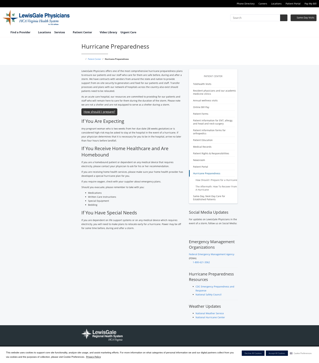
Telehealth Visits (202, 84)
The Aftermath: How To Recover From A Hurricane (216, 188)
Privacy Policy (93, 356)
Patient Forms (200, 113)
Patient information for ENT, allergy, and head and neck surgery (213, 122)
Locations (276, 3)
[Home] (4, 32)
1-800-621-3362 (201, 262)
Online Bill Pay (201, 107)
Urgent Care (128, 32)
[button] (300, 353)
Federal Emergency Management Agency (211, 254)
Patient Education (203, 140)
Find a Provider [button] (20, 32)
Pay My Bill (311, 3)
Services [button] (60, 32)
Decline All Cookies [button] (253, 353)
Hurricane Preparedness (206, 173)
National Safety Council (208, 294)
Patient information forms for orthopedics (209, 132)
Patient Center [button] (83, 32)
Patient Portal (293, 3)
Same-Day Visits (305, 17)
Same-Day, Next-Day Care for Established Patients (209, 198)
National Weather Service (210, 313)
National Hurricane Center (210, 317)
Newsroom (199, 160)
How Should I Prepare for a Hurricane (216, 180)
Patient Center (213, 76)
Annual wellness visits (205, 100)
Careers (263, 3)
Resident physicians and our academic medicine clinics (214, 92)
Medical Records (202, 146)
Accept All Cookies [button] (277, 353)
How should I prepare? (99, 112)
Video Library (108, 32)
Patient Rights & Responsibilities (211, 153)
